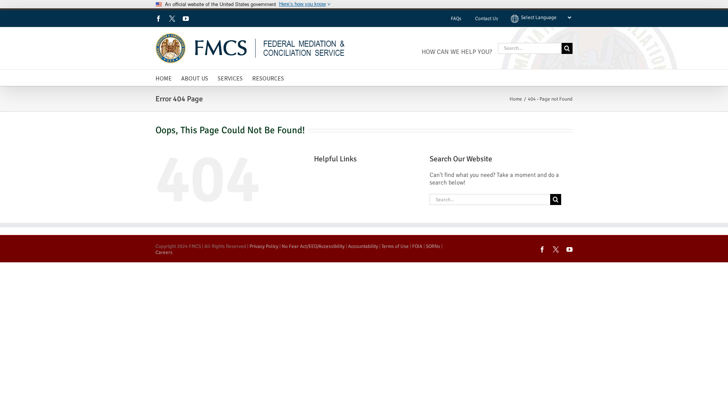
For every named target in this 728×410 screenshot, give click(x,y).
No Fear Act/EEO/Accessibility (313, 246)
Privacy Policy (263, 246)
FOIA (417, 246)
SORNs (433, 246)
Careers (164, 252)
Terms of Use (395, 246)
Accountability (363, 246)
